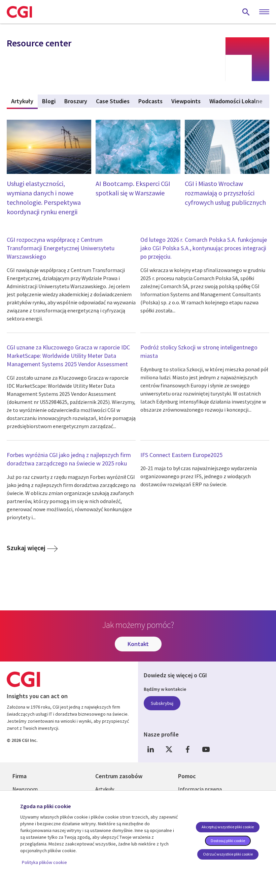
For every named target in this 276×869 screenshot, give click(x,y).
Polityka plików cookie (44, 862)
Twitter (169, 749)
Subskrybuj (162, 703)
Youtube (206, 749)
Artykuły (104, 789)
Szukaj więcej (26, 547)
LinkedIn (150, 749)
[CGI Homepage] (19, 12)
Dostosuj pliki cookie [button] (228, 840)
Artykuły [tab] (24, 101)
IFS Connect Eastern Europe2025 (181, 455)
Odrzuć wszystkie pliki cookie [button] (228, 854)
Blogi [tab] (49, 101)
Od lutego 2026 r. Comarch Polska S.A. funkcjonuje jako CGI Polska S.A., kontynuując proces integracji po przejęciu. (203, 248)
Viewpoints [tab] (186, 101)
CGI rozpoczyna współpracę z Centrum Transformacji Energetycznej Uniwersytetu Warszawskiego (60, 248)
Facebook (187, 749)
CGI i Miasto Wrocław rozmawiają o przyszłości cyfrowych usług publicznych (225, 192)
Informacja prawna (200, 789)
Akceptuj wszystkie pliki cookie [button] (228, 826)
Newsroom (25, 789)
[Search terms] (246, 12)
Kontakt (138, 644)
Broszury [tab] (75, 101)
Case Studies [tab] (113, 101)
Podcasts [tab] (150, 101)
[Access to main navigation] (264, 12)
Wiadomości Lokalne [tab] (236, 101)
